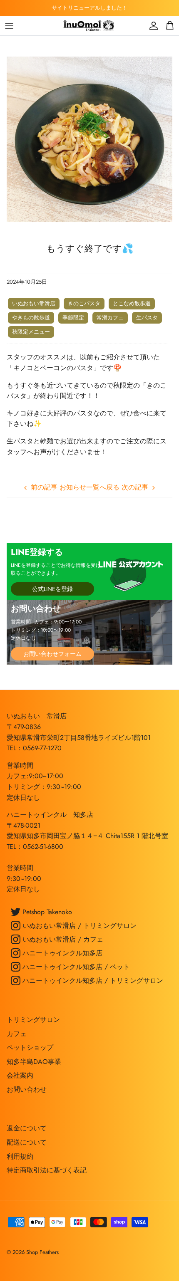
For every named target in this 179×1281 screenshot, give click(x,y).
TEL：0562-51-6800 (35, 846)
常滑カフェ (110, 317)
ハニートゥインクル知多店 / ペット (75, 967)
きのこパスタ (84, 303)
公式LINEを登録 (52, 589)
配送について (27, 1142)
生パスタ (147, 317)
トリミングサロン (33, 1019)
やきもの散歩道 (31, 317)
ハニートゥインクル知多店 (61, 953)
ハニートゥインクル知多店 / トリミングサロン (91, 980)
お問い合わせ (27, 1089)
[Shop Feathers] (89, 25)
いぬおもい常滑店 (33, 303)
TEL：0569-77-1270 (34, 748)
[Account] (151, 26)
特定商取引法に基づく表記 (47, 1170)
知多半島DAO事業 (34, 1061)
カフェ (17, 1034)
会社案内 (20, 1075)
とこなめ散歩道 (132, 303)
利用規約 (20, 1156)
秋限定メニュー (31, 332)
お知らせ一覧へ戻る (89, 487)
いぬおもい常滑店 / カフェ (61, 939)
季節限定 (73, 317)
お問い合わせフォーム (52, 654)
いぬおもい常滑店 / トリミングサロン (78, 925)
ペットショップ (30, 1047)
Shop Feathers (42, 1252)
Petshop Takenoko (46, 912)
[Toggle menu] (9, 26)
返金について (27, 1128)
